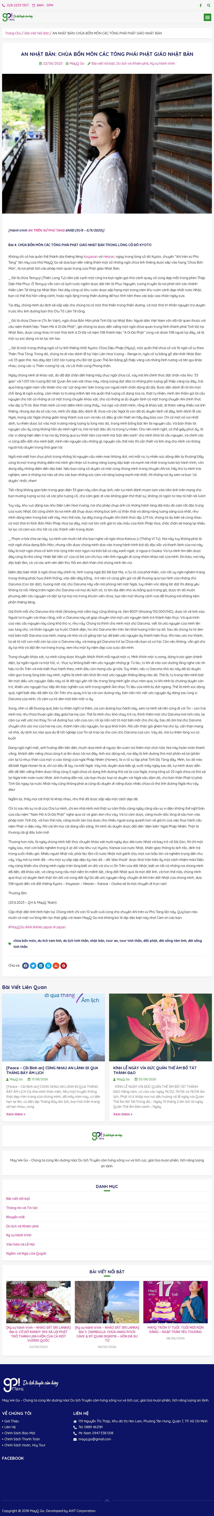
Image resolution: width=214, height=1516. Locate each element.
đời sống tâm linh (172, 941)
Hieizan (108, 256)
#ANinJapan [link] (42, 927)
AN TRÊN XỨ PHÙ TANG (46, 230)
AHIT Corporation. (82, 1511)
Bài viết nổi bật (36, 33)
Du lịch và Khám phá (132, 63)
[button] (208, 5)
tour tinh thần (131, 941)
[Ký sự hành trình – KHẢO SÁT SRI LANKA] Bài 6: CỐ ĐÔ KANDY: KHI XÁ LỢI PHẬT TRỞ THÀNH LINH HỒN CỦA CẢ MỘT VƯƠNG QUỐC (38, 1333)
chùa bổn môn (24, 941)
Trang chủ (13, 33)
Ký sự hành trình (162, 63)
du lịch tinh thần (75, 941)
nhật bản (97, 941)
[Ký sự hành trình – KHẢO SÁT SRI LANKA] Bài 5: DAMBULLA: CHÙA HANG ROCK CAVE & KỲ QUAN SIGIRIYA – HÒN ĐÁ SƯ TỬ (107, 1333)
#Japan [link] (59, 927)
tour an (112, 941)
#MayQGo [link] (16, 927)
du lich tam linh (49, 941)
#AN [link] (28, 927)
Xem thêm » (15, 1114)
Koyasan (91, 256)
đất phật (150, 941)
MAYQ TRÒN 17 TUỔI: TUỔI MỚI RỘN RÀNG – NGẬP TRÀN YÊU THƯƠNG (176, 1329)
